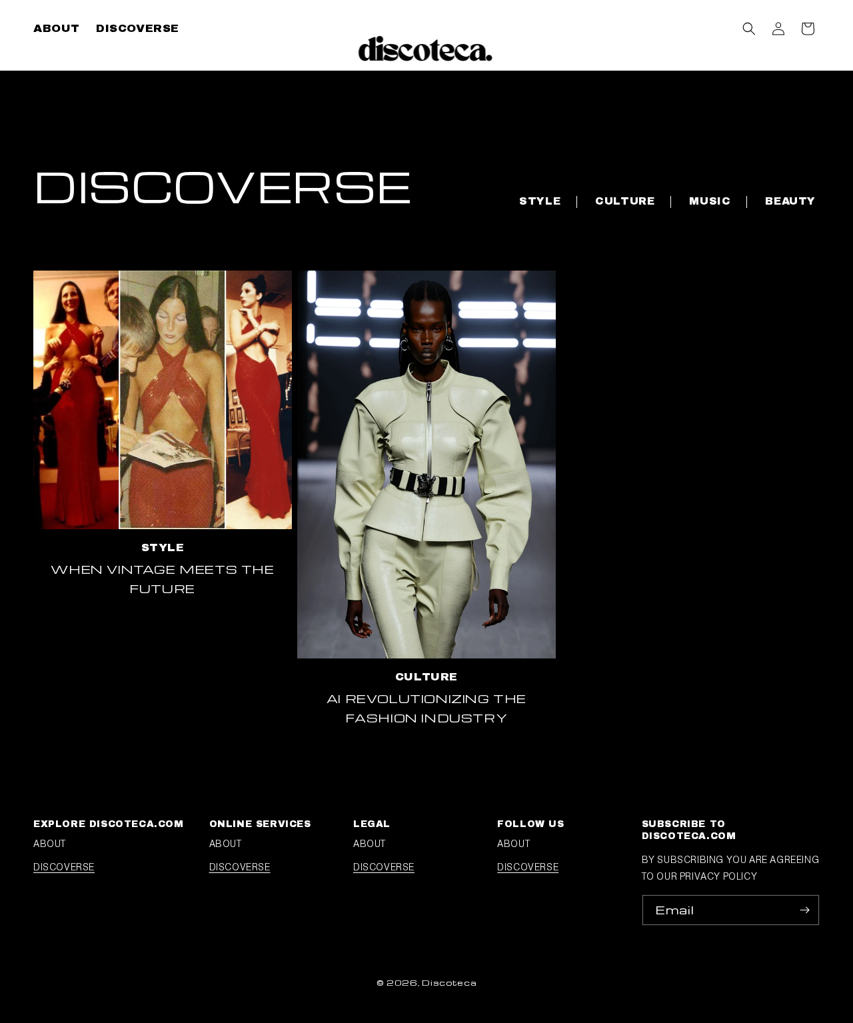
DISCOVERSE (64, 867)
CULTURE (624, 201)
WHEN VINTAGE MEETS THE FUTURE (162, 578)
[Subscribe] (804, 910)
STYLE (539, 201)
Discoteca (449, 982)
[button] (749, 28)
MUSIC (709, 201)
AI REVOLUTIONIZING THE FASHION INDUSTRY (426, 707)
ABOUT (49, 843)
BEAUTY (790, 201)
